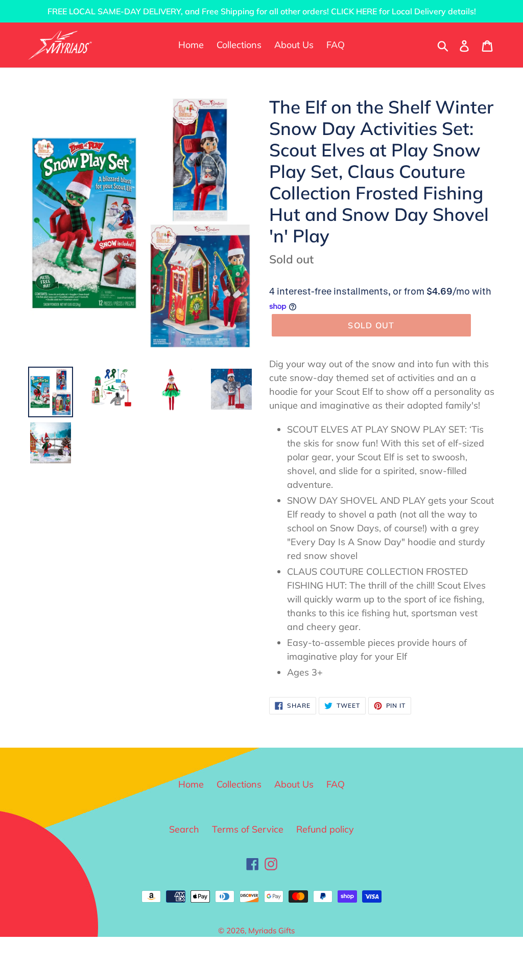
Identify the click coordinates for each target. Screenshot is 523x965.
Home (191, 784)
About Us (294, 784)
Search (184, 829)
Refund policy (325, 829)
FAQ (335, 784)
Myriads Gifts (271, 930)
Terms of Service (247, 829)
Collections (239, 784)
